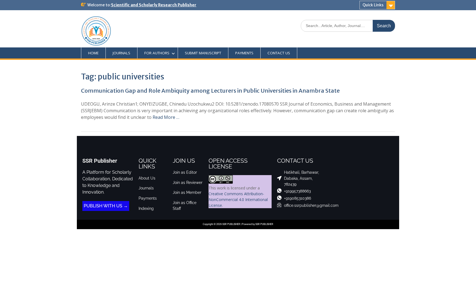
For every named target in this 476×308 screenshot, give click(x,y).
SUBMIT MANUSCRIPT (203, 52)
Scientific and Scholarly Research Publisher (153, 4)
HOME (93, 52)
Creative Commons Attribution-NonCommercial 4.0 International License (238, 199)
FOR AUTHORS (156, 52)
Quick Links (373, 4)
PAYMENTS (244, 52)
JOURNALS (121, 52)
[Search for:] (348, 25)
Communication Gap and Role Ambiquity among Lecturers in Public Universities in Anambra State (210, 90)
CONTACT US (278, 52)
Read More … (166, 117)
